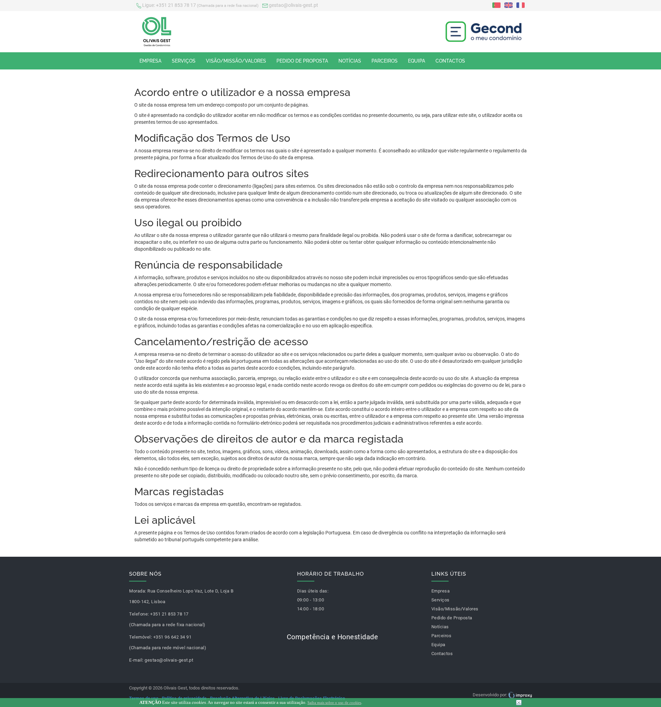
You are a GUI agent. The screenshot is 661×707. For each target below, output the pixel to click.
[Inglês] (508, 4)
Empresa (150, 61)
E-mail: (136, 660)
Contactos (450, 61)
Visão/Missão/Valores (236, 61)
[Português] (496, 4)
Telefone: (139, 614)
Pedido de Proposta (302, 61)
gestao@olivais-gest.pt (293, 5)
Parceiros (384, 61)
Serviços (184, 61)
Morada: (137, 591)
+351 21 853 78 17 (200, 5)
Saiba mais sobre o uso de (334, 702)
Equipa (416, 61)
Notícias (349, 61)
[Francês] (520, 4)
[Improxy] (520, 694)
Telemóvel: (140, 637)
